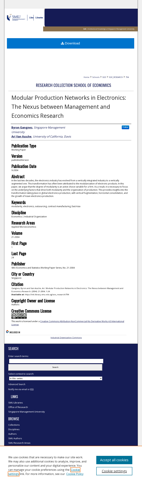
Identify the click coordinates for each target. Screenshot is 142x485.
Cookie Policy (74, 474)
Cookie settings (114, 471)
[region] (71, 465)
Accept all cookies (114, 460)
